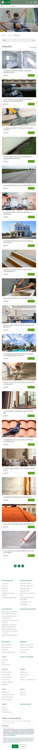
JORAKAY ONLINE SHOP (27, 645)
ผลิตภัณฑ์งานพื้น (24, 591)
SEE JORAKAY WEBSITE (27, 647)
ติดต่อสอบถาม (24, 672)
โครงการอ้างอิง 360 (25, 704)
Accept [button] (15, 746)
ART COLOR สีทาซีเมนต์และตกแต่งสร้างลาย (9, 617)
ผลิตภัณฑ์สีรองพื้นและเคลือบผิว (10, 636)
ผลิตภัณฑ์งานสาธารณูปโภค (28, 609)
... (22, 566)
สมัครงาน (22, 677)
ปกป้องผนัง (5, 650)
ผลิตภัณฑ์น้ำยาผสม (25, 602)
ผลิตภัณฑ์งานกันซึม (25, 583)
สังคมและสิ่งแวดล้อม (7, 697)
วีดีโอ (3, 662)
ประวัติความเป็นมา (7, 672)
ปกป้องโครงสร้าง (6, 645)
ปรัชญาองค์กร (6, 675)
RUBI (3, 707)
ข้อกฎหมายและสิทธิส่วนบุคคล (28, 680)
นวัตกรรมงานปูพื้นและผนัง (9, 598)
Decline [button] (23, 746)
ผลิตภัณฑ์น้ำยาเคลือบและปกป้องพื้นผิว (27, 598)
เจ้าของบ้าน (23, 692)
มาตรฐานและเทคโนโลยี (26, 657)
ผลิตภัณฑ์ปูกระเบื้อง (7, 581)
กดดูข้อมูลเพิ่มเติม (11, 735)
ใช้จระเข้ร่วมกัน (6, 642)
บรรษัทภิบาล (5, 685)
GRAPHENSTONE (7, 712)
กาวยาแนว (5, 586)
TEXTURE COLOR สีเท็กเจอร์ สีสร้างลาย (10, 621)
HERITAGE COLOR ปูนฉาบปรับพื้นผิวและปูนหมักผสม (9, 626)
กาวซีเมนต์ (5, 583)
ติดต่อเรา (22, 669)
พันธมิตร (4, 704)
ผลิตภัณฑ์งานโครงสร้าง (26, 586)
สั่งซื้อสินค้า (23, 642)
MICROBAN (5, 710)
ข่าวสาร (4, 689)
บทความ (10, 35)
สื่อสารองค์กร (6, 692)
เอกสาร (4, 657)
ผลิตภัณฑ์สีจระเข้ (7, 609)
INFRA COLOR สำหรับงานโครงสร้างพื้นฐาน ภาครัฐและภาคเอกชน (9, 631)
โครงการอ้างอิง (6, 665)
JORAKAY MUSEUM (7, 682)
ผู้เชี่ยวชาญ (23, 695)
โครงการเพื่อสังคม (7, 700)
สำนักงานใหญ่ (5, 680)
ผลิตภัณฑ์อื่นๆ (24, 604)
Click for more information (13, 742)
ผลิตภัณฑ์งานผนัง (25, 588)
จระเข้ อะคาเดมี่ (24, 675)
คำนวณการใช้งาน (25, 650)
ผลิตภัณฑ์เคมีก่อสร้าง (26, 581)
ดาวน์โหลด (5, 660)
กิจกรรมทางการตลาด (8, 695)
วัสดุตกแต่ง (5, 588)
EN (31, 3)
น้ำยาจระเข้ (5, 591)
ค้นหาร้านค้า (23, 652)
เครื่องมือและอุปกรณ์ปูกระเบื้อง (8, 594)
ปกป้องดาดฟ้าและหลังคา (8, 652)
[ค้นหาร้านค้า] (27, 2)
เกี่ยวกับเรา (5, 669)
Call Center (5, 726)
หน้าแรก (4, 35)
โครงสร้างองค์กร (7, 677)
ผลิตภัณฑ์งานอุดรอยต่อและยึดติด (27, 594)
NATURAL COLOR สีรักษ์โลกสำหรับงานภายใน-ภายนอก (9, 613)
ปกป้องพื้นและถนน (7, 647)
